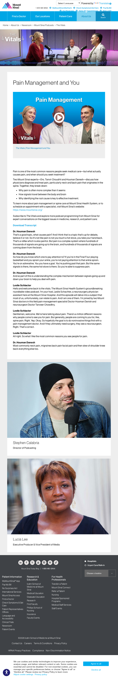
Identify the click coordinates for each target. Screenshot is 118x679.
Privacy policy (41, 674)
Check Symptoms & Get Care (87, 8)
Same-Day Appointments (88, 11)
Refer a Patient (58, 591)
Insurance (31, 614)
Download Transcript (24, 225)
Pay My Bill (107, 8)
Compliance (38, 650)
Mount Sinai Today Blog (30, 568)
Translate (104, 3)
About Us (15, 25)
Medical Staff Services (61, 605)
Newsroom (27, 25)
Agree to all (96, 664)
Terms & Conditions (43, 643)
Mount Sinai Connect (61, 587)
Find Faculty (32, 604)
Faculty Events (33, 618)
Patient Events (8, 629)
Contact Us (17, 643)
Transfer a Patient (59, 584)
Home (5, 25)
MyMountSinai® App (11, 581)
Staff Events (57, 608)
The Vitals (60, 25)
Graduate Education (36, 597)
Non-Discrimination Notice (58, 650)
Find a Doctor (8, 599)
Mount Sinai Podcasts (44, 25)
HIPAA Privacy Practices (19, 650)
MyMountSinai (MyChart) (62, 8)
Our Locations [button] (42, 16)
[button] (103, 16)
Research (31, 600)
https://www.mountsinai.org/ (27, 209)
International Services (11, 592)
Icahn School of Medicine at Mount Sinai (35, 587)
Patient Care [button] (65, 16)
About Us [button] (86, 16)
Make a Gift (107, 11)
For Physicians (68, 11)
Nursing (55, 594)
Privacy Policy (60, 643)
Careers (28, 643)
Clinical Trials (8, 622)
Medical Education (35, 593)
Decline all (96, 670)
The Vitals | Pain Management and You (33, 148)
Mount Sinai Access (11, 595)
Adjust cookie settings (23, 674)
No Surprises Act (9, 588)
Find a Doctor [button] (19, 16)
